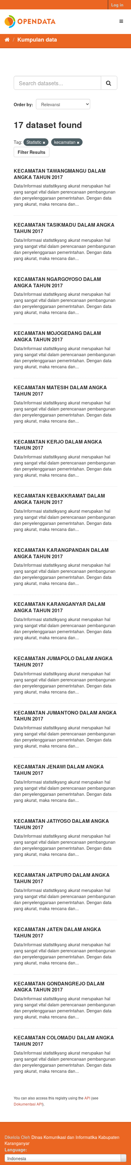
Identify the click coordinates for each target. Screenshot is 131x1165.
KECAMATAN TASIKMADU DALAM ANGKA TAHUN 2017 (64, 228)
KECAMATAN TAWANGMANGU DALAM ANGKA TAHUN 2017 (59, 174)
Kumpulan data (37, 39)
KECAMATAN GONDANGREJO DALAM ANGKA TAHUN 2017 (59, 986)
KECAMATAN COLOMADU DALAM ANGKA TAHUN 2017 (64, 1040)
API (87, 1097)
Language (15, 1149)
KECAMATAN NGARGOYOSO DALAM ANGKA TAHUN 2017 (57, 282)
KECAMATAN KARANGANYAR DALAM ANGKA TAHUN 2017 (59, 607)
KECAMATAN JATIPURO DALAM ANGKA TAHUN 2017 (62, 878)
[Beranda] (7, 39)
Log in (117, 5)
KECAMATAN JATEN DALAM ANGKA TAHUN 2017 (57, 932)
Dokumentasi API (28, 1103)
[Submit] (109, 83)
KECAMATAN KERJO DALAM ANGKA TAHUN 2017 (58, 444)
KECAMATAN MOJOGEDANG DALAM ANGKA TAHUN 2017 (57, 336)
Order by (23, 104)
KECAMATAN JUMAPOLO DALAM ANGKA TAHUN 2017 (63, 661)
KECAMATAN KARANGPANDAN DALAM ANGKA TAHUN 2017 (61, 553)
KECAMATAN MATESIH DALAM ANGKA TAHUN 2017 (60, 390)
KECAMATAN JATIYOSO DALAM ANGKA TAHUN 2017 (61, 824)
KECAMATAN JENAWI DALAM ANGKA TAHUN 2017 (59, 769)
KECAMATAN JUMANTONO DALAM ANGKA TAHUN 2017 (65, 715)
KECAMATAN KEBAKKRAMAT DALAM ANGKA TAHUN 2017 (59, 498)
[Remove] (44, 142)
